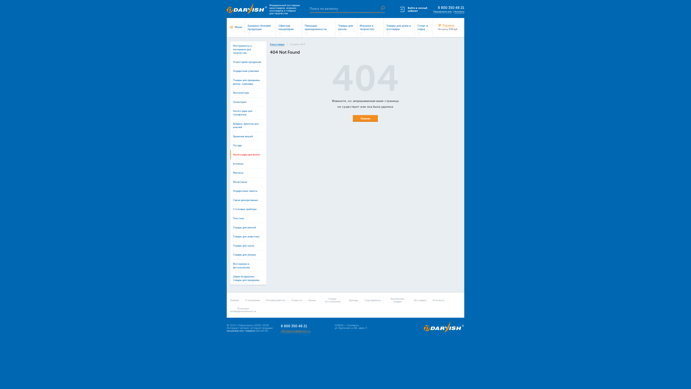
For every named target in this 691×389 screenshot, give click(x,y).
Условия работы (275, 300)
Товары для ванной (244, 227)
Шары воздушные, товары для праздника (246, 278)
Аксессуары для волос (246, 154)
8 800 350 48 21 (451, 8)
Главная (234, 300)
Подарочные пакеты (245, 191)
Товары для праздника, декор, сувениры (246, 82)
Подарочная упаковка (246, 71)
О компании (252, 300)
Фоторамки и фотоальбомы (241, 266)
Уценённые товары (397, 300)
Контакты (459, 11)
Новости (297, 300)
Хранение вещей (243, 136)
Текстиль (238, 218)
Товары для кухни (243, 245)
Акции (312, 300)
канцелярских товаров (241, 330)
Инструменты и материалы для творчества (242, 49)
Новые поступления (332, 300)
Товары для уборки (244, 254)
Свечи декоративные (245, 200)
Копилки (238, 163)
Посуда (237, 145)
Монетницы (240, 182)
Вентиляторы (241, 92)
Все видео (420, 300)
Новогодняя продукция (247, 62)
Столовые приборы (245, 209)
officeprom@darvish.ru (295, 331)
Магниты (238, 172)
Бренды (353, 300)
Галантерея (239, 102)
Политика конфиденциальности (242, 310)
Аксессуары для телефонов (242, 113)
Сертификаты (373, 300)
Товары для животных (246, 236)
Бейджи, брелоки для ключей (246, 125)
